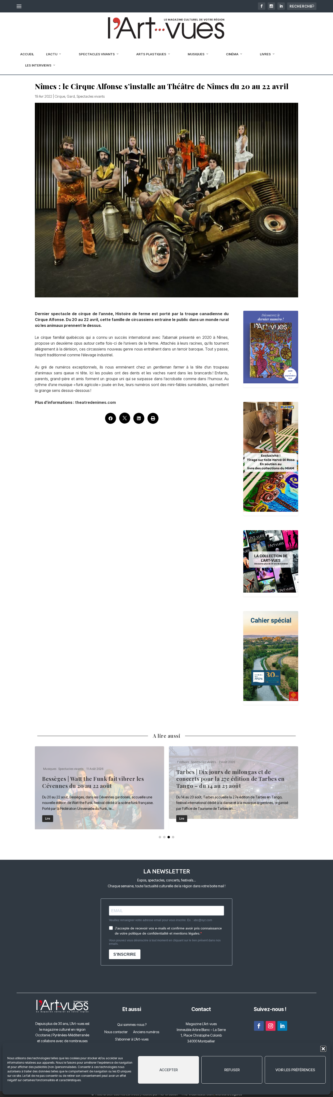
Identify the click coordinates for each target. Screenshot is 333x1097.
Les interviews (38, 65)
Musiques (196, 54)
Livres (265, 54)
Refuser (232, 1070)
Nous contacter (116, 1032)
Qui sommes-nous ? (132, 1025)
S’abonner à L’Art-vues (131, 1039)
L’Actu (51, 54)
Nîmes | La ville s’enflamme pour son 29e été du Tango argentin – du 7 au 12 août (99, 787)
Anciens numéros (146, 1032)
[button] (323, 1048)
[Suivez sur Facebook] (259, 1026)
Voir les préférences (295, 1070)
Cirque (60, 96)
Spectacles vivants (97, 54)
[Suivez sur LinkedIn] (282, 1026)
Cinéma (232, 54)
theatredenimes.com (95, 402)
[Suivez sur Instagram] (270, 1026)
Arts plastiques (151, 54)
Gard (71, 96)
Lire (47, 818)
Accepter (168, 1070)
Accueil (27, 54)
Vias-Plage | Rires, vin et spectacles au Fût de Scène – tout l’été (233, 787)
